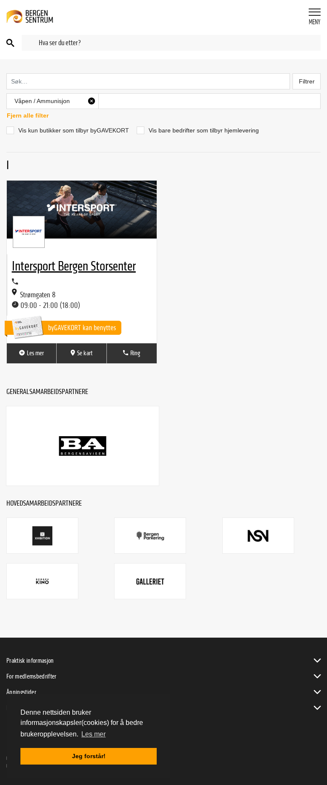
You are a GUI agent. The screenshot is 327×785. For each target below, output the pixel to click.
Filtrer (307, 81)
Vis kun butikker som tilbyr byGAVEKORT (73, 130)
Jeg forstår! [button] (89, 756)
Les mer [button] (93, 734)
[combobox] (171, 43)
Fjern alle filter (28, 115)
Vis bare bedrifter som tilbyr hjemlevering (204, 130)
